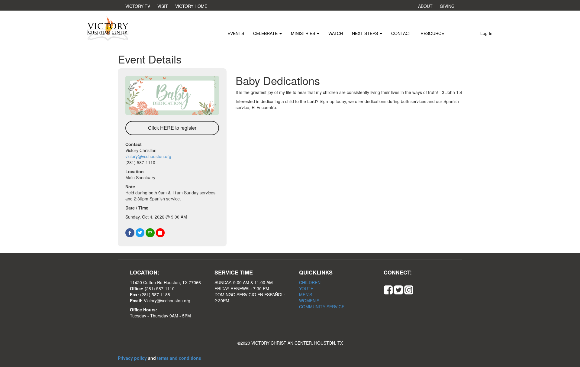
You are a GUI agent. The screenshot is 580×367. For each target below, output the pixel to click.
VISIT (162, 6)
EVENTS (235, 33)
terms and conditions (179, 358)
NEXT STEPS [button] (365, 33)
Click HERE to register (172, 127)
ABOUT (425, 6)
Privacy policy (133, 358)
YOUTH (306, 288)
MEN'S (305, 294)
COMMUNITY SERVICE (321, 307)
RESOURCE (432, 33)
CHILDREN (310, 282)
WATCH (335, 33)
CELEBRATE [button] (266, 33)
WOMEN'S (309, 300)
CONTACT (401, 33)
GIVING (447, 6)
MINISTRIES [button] (303, 33)
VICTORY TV (137, 6)
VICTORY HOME (191, 6)
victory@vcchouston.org (148, 156)
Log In (486, 33)
